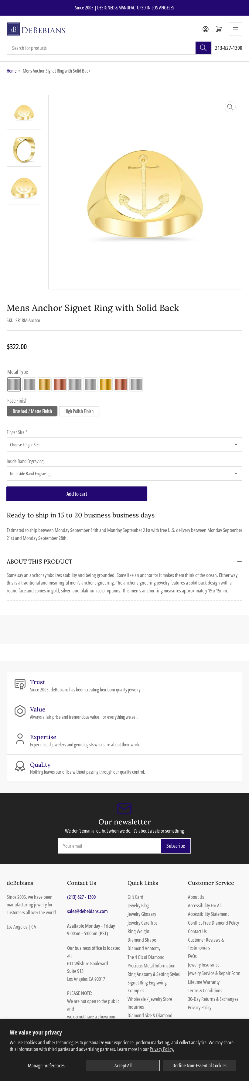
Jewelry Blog (138, 905)
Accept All (122, 1065)
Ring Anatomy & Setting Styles (154, 973)
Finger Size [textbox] (17, 432)
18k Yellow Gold (105, 384)
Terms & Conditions (205, 990)
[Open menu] (235, 29)
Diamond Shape (142, 939)
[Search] (203, 47)
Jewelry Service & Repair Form (214, 973)
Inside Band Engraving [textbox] (25, 461)
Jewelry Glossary (142, 913)
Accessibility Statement (208, 913)
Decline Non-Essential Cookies (199, 1065)
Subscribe (175, 845)
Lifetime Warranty (204, 981)
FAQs (192, 956)
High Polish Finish (79, 411)
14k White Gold (29, 384)
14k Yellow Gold (44, 384)
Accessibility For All (204, 905)
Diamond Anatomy (144, 948)
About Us (196, 896)
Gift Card (135, 896)
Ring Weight (138, 931)
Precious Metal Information (152, 965)
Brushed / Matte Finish (32, 411)
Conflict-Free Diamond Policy (213, 922)
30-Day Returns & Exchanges (213, 998)
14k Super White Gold (75, 384)
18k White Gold (90, 384)
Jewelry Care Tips (143, 922)
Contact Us (197, 931)
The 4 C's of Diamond (146, 956)
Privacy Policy (199, 1007)
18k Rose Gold (120, 384)
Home (12, 70)
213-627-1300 (228, 47)
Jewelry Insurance (204, 964)
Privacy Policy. (162, 1048)
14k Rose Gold (59, 384)
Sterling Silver (14, 384)
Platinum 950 (136, 384)
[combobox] (109, 48)
